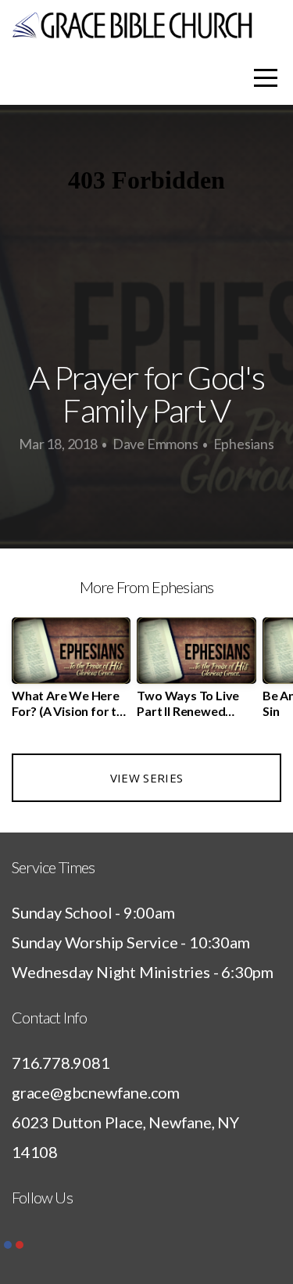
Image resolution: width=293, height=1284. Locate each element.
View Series (146, 778)
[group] (71, 673)
